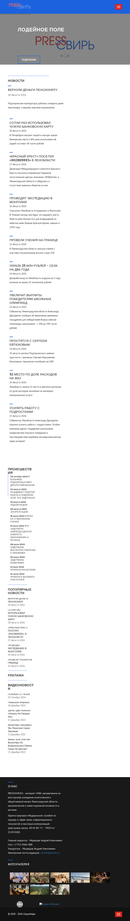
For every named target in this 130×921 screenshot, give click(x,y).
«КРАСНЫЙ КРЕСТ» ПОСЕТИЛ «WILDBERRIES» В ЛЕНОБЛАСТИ (32, 158)
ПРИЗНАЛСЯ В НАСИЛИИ (22, 568)
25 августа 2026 (18, 244)
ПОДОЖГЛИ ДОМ (18, 503)
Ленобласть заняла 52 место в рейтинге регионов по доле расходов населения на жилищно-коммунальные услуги (35, 391)
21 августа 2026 (18, 416)
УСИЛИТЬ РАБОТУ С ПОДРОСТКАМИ (25, 410)
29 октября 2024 (17, 697)
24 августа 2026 (18, 274)
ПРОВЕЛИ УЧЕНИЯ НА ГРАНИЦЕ (34, 240)
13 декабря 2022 (17, 735)
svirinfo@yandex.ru (50, 853)
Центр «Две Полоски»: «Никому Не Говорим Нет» (19, 713)
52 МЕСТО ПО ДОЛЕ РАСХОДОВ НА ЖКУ (33, 376)
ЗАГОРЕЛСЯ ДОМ (19, 510)
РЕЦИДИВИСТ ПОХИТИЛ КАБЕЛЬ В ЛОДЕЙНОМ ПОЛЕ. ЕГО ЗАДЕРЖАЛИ (22, 493)
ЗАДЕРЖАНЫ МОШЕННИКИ (17, 560)
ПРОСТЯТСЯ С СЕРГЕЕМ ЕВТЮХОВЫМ (28, 343)
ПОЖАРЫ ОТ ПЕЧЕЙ (19, 694)
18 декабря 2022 (17, 706)
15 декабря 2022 (17, 720)
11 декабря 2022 (17, 752)
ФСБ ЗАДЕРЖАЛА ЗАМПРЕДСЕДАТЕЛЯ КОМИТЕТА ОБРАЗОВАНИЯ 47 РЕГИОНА (21, 533)
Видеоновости (21, 687)
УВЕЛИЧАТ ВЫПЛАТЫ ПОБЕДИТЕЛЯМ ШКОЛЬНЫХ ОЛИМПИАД (30, 299)
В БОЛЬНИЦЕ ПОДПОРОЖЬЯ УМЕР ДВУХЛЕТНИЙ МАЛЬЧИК (22, 481)
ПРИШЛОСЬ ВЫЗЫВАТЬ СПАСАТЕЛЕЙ (22, 576)
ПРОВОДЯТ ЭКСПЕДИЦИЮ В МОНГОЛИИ (31, 200)
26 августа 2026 (18, 206)
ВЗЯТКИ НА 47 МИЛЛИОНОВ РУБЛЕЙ (21, 519)
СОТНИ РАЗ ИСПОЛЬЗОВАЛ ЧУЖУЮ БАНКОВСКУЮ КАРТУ (31, 125)
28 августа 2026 (17, 95)
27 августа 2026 (18, 164)
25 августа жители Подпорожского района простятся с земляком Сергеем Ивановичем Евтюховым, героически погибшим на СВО (32, 357)
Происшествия (20, 471)
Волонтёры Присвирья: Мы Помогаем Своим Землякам (20, 728)
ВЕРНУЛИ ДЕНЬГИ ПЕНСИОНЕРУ (32, 90)
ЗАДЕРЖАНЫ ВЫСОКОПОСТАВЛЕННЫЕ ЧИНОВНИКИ (23, 548)
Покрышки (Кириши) (18, 702)
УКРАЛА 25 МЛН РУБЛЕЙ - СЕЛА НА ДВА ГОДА (34, 268)
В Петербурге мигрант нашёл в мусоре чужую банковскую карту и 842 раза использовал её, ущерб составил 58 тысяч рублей (33, 139)
